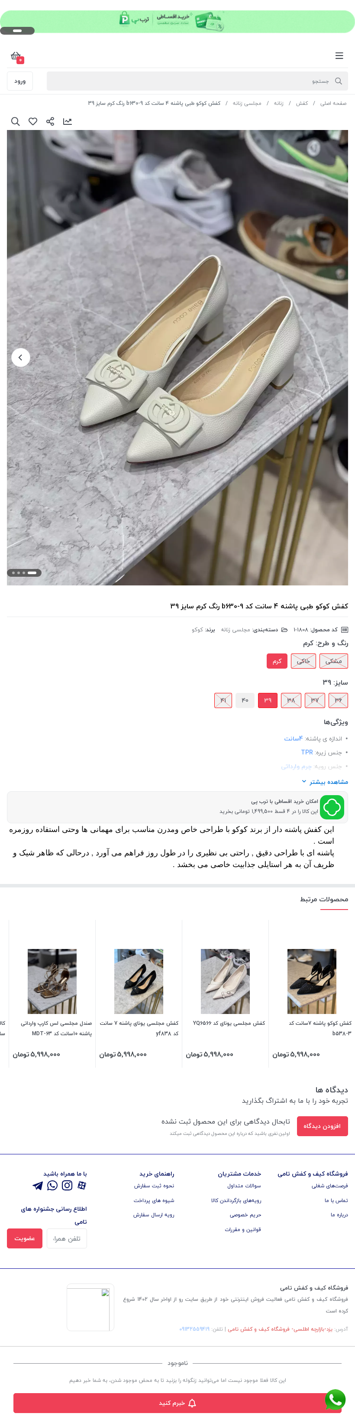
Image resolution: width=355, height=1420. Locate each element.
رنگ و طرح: (332, 643)
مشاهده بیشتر (329, 782)
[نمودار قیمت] (67, 121)
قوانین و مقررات (243, 1229)
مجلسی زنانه (247, 103)
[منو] (339, 55)
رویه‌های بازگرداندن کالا (236, 1200)
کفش (302, 103)
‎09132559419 (194, 1329)
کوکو (197, 629)
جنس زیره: (328, 752)
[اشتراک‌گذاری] (50, 121)
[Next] (20, 357)
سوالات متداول (244, 1185)
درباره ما (339, 1214)
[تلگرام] (37, 1186)
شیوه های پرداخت (154, 1200)
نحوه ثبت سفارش (154, 1185)
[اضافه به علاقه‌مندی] (33, 121)
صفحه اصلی (333, 103)
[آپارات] (82, 1186)
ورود (20, 80)
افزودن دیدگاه (322, 1126)
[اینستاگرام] (67, 1186)
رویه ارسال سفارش (153, 1214)
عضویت (24, 1238)
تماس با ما (336, 1200)
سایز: (340, 682)
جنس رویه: (327, 766)
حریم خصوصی (245, 1214)
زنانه (279, 103)
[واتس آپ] (52, 1186)
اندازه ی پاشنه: (323, 738)
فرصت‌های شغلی (330, 1185)
